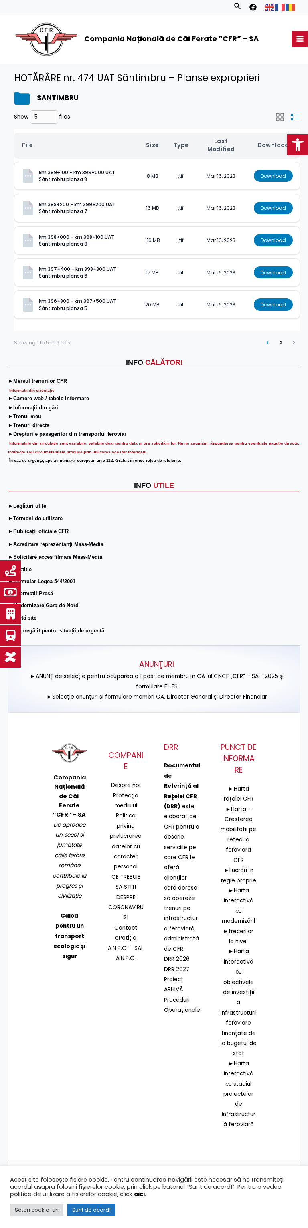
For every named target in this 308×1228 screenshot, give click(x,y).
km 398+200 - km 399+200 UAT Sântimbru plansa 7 (78, 208)
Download (273, 176)
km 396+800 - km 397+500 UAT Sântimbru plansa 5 (78, 304)
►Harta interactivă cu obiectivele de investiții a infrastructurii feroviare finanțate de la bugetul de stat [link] (239, 1002)
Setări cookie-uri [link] (37, 1210)
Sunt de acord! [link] (91, 1210)
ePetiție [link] (125, 938)
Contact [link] (125, 928)
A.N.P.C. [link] (126, 958)
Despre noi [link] (125, 785)
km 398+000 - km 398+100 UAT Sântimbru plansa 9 (77, 240)
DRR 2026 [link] (177, 959)
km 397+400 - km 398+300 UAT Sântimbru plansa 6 (78, 272)
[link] (297, 144)
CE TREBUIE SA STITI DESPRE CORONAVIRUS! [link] (126, 897)
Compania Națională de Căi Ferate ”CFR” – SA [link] (171, 39)
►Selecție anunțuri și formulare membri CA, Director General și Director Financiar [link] (157, 697)
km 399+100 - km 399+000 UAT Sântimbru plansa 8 (77, 176)
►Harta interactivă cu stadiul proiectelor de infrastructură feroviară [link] (238, 1094)
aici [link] (139, 1194)
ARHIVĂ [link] (173, 989)
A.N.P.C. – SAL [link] (126, 948)
